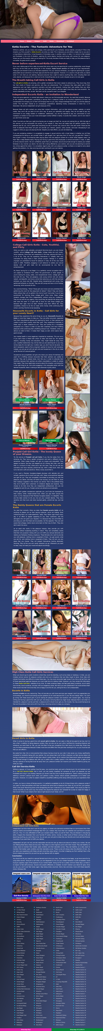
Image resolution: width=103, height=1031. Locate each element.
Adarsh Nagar (21, 917)
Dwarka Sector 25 (80, 1008)
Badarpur (19, 1025)
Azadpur (19, 1017)
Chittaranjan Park (61, 962)
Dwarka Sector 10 (80, 969)
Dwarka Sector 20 (80, 996)
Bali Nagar (39, 931)
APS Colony (20, 967)
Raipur (29, 41)
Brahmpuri (39, 1022)
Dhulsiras (78, 934)
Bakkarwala (39, 924)
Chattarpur (59, 938)
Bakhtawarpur (40, 922)
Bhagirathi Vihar (41, 979)
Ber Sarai (39, 974)
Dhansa (77, 929)
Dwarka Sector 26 (80, 1010)
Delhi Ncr (78, 917)
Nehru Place (20, 907)
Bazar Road (39, 967)
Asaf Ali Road (20, 979)
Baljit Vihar (39, 936)
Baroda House (40, 948)
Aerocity (19, 922)
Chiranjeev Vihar (61, 957)
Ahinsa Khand (21, 924)
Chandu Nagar (60, 934)
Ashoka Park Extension (23, 989)
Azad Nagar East (21, 1015)
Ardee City (20, 969)
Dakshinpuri (59, 991)
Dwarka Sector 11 (80, 972)
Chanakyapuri (60, 922)
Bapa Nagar (39, 938)
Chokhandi (59, 965)
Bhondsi (38, 1003)
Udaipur (37, 41)
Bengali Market (40, 972)
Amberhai (19, 946)
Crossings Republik (61, 981)
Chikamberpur (60, 948)
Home (22, 41)
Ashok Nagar (20, 981)
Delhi (45, 41)
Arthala (19, 977)
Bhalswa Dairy (40, 986)
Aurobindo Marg (21, 1005)
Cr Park (58, 979)
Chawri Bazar (60, 943)
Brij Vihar (39, 1025)
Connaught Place (61, 974)
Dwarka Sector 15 (80, 981)
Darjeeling (59, 998)
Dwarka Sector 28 (80, 1015)
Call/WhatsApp (21, 179)
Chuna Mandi (60, 969)
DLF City (77, 950)
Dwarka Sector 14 (80, 979)
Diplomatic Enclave (81, 946)
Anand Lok (20, 948)
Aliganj (19, 941)
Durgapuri (78, 957)
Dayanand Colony (61, 1015)
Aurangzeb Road (21, 1003)
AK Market (20, 934)
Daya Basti (59, 1010)
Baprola (38, 941)
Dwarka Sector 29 (80, 1017)
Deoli (76, 919)
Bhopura (38, 1005)
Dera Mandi (78, 922)
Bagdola (38, 917)
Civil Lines (59, 972)
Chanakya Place (60, 919)
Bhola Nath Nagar (41, 1001)
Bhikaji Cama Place (42, 993)
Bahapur (38, 919)
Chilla (57, 950)
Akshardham (20, 936)
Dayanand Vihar (60, 1017)
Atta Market (20, 998)
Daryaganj (59, 1001)
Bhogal (38, 998)
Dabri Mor (59, 986)
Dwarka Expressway (81, 962)
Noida (52, 41)
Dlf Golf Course (79, 955)
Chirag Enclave (60, 955)
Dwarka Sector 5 (80, 1025)
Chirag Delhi (59, 953)
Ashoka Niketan (21, 986)
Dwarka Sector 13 (80, 977)
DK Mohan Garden (80, 948)
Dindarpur (78, 943)
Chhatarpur (59, 946)
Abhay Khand (21, 912)
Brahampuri (39, 1020)
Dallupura (59, 993)
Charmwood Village (61, 936)
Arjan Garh (20, 972)
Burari (57, 912)
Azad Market (20, 1010)
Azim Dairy (20, 1020)
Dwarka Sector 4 (80, 1022)
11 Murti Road (21, 910)
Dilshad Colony (79, 938)
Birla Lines (39, 1015)
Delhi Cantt (78, 910)
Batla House (39, 962)
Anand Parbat (21, 953)
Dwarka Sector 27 (80, 1013)
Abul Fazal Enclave (22, 914)
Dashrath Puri (60, 1005)
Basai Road (39, 957)
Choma (58, 967)
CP (56, 977)
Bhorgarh (39, 1008)
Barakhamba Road (41, 946)
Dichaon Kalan (79, 936)
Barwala (38, 950)
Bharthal (38, 991)
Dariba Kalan (59, 996)
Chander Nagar (60, 926)
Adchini (19, 919)
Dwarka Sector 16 (80, 984)
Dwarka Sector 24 (80, 1005)
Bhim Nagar (39, 996)
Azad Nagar (20, 1013)
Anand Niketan (21, 950)
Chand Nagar (60, 924)
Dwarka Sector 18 (80, 989)
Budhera (58, 910)
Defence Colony (60, 1022)
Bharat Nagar (40, 989)
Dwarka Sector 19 (80, 991)
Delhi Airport (59, 1025)
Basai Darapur (40, 955)
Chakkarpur (59, 917)
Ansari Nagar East (22, 965)
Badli (37, 910)
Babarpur (19, 1022)
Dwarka (77, 960)
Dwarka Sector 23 (80, 1003)
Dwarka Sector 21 (80, 998)
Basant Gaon (40, 960)
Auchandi (19, 1001)
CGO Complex (60, 914)
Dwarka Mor (79, 965)
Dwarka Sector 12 (80, 974)
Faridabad (70, 41)
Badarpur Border (41, 907)
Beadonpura (39, 969)
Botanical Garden (41, 1017)
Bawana (38, 965)
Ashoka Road (20, 991)
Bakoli (38, 926)
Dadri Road (59, 989)
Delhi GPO (78, 914)
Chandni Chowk (60, 929)
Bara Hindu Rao (40, 943)
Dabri (57, 984)
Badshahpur (39, 914)
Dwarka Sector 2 (80, 993)
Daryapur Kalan (60, 1003)
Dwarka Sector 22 (80, 1001)
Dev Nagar (78, 926)
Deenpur (58, 1020)
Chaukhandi (59, 941)
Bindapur (39, 1013)
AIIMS (18, 926)
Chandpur (59, 931)
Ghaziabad (60, 41)
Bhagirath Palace (41, 977)
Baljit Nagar (39, 934)
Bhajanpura (39, 984)
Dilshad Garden (80, 941)
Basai (37, 953)
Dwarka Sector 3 (80, 1020)
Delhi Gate (78, 912)
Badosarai (39, 912)
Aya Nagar (20, 1008)
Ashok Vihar (20, 984)
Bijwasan (39, 1010)
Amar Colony (20, 943)
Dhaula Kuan (79, 931)
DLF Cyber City (79, 953)
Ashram (19, 993)
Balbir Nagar (40, 929)
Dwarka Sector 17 (80, 986)
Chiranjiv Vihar (60, 960)
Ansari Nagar (20, 962)
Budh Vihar (59, 907)
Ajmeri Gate (20, 929)
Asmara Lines (21, 996)
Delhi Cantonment (80, 907)
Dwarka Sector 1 (80, 967)
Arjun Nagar (20, 974)
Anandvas (19, 957)
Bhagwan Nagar (41, 981)
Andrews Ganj (21, 960)
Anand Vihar (20, 955)
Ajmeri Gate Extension (23, 931)
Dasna (58, 1008)
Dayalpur (58, 1013)
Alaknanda (20, 938)
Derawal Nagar (79, 924)
